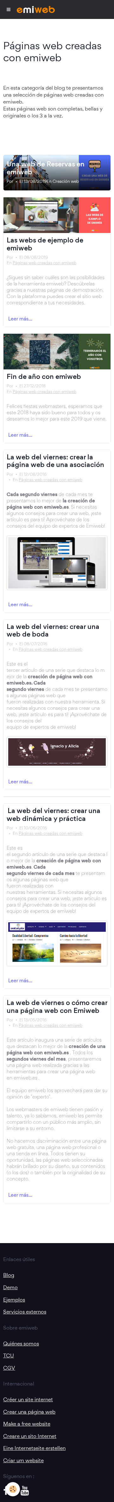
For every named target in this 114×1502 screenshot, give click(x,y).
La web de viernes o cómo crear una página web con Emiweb (57, 1006)
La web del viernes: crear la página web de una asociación (55, 461)
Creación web (66, 181)
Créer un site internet (28, 1399)
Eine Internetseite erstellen (34, 1448)
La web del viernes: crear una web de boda (53, 630)
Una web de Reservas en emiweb (46, 168)
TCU (8, 1355)
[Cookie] (13, 1489)
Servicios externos (24, 1311)
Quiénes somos (21, 1343)
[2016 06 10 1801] (57, 943)
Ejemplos (14, 1299)
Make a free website (26, 1424)
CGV (9, 1368)
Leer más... (20, 319)
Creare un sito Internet (29, 1436)
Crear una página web (29, 1412)
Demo (10, 1287)
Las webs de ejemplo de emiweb (45, 244)
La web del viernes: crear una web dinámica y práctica (53, 814)
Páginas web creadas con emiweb (44, 262)
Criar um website (23, 1460)
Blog (8, 1275)
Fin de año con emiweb (44, 376)
